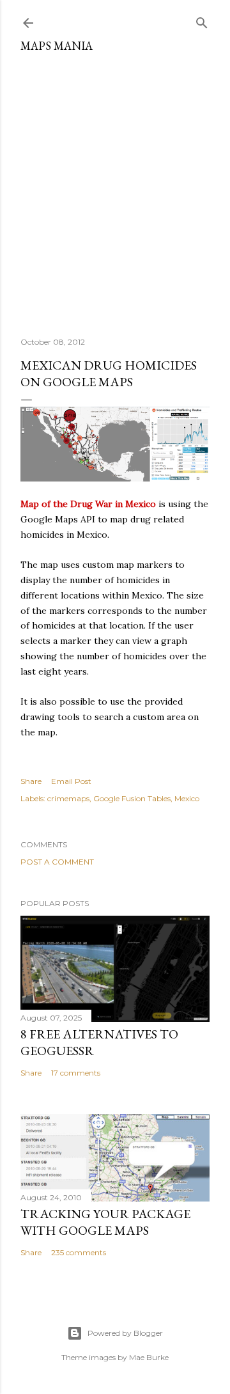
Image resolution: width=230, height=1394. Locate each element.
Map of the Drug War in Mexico (88, 504)
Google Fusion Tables (132, 798)
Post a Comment (57, 861)
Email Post (71, 781)
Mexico (186, 798)
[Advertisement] (115, 190)
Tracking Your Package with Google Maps (105, 1222)
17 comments (75, 1072)
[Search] (202, 20)
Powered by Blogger (125, 1333)
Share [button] (31, 781)
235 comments (78, 1252)
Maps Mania (56, 45)
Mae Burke (149, 1357)
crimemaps (68, 798)
